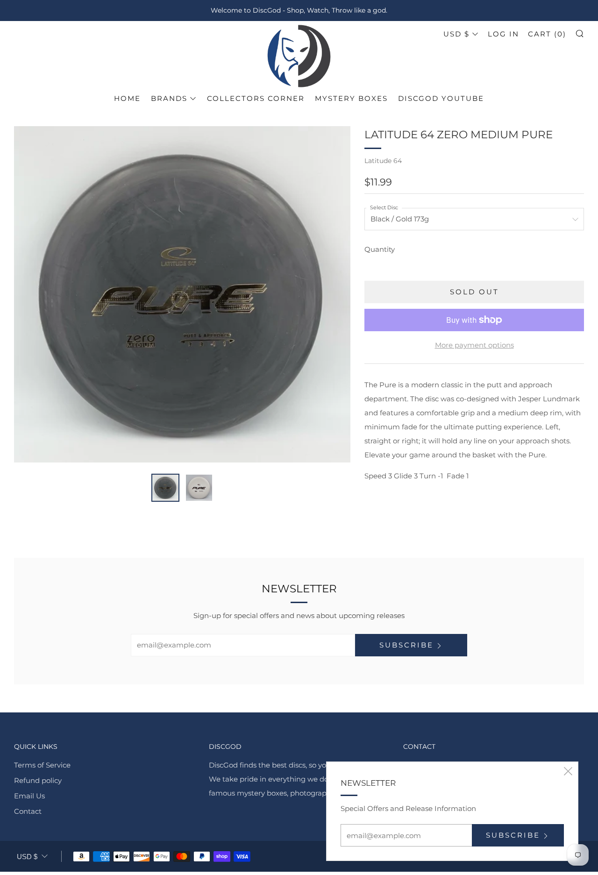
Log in (503, 33)
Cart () (547, 33)
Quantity (379, 249)
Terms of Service (42, 765)
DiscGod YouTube (441, 98)
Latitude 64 (383, 161)
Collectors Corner (256, 98)
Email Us (29, 795)
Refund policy (38, 780)
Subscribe (406, 644)
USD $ (456, 33)
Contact (28, 811)
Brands (169, 98)
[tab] (165, 488)
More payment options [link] (474, 345)
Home (127, 98)
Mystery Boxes (351, 98)
